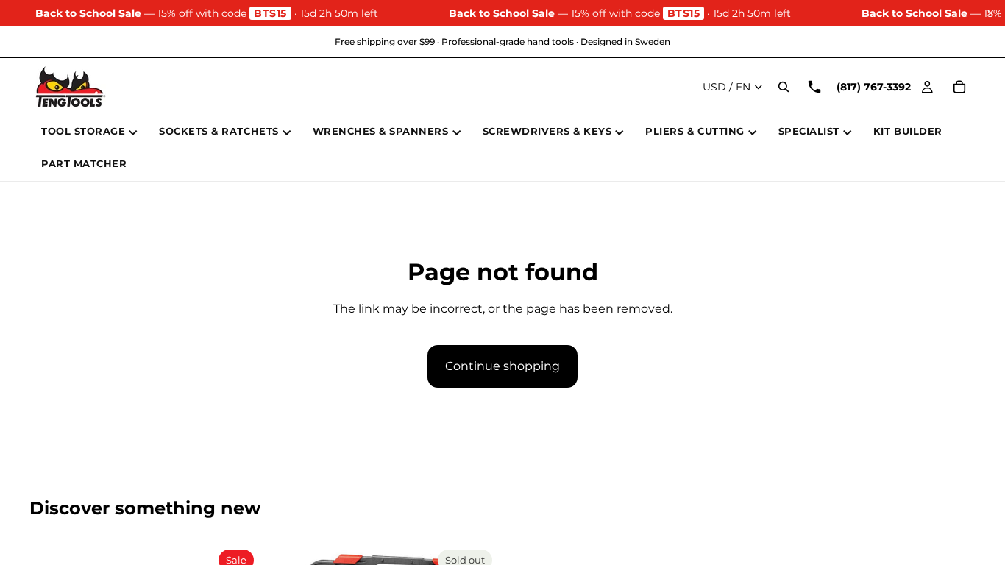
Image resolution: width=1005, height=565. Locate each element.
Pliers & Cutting (694, 131)
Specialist (808, 131)
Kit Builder (907, 131)
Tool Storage (83, 131)
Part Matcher (84, 163)
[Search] (783, 87)
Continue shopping (502, 366)
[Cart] (959, 87)
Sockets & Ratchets (218, 131)
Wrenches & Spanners (381, 131)
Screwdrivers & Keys (547, 131)
